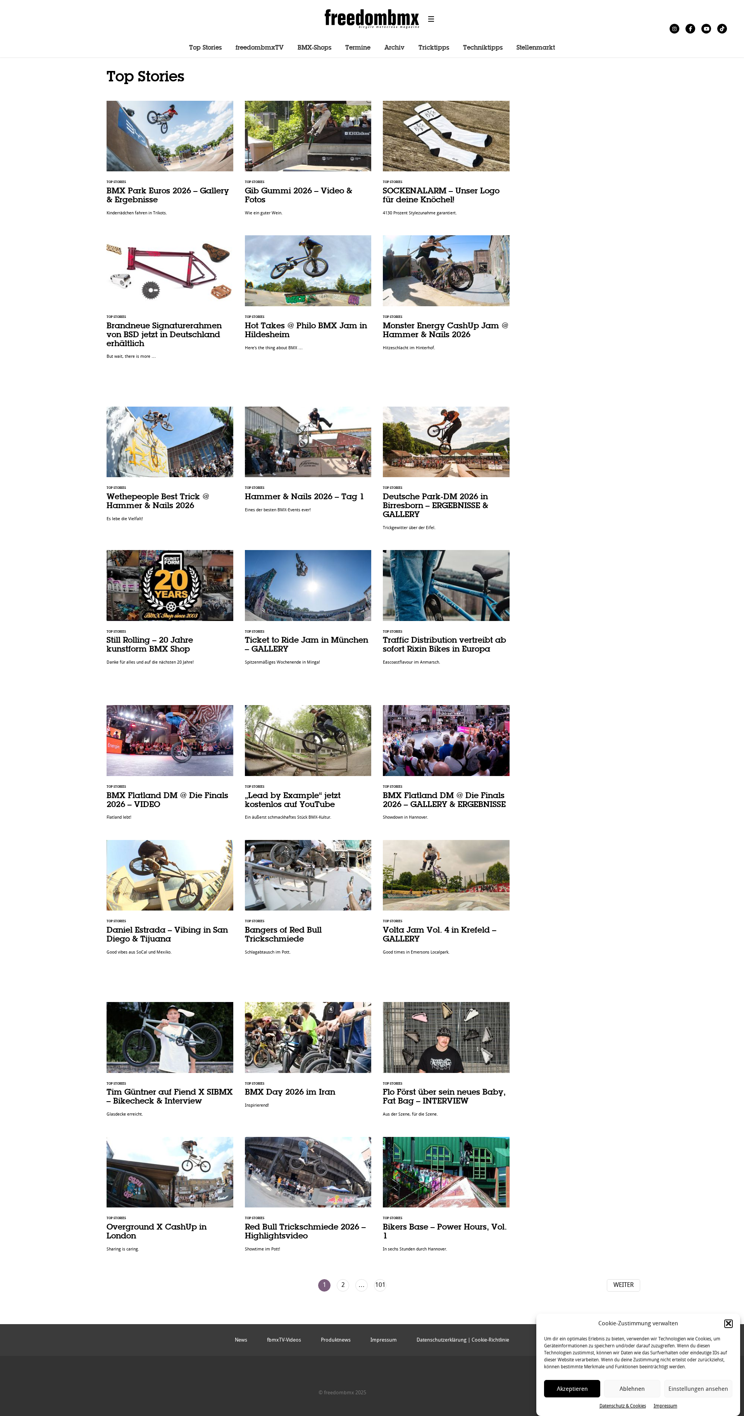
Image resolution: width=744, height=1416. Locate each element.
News (241, 1340)
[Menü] (431, 19)
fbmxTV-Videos (284, 1340)
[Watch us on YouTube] (706, 28)
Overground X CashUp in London (170, 1198)
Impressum (665, 1406)
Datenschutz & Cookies (622, 1406)
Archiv (394, 48)
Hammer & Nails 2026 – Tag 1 (308, 464)
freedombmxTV (260, 48)
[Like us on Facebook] (690, 28)
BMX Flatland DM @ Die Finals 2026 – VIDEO (170, 766)
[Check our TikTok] (722, 28)
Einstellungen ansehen (698, 1388)
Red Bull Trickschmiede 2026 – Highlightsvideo (308, 1198)
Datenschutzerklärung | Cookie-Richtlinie (463, 1340)
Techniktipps (483, 48)
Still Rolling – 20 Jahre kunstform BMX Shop (170, 611)
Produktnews (336, 1340)
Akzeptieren (572, 1388)
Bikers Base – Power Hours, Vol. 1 (446, 1198)
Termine (357, 48)
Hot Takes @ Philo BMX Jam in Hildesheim (308, 296)
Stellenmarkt (536, 48)
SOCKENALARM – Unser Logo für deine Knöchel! (446, 162)
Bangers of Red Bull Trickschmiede (308, 901)
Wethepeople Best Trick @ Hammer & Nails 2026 (170, 468)
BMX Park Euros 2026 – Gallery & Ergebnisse (170, 162)
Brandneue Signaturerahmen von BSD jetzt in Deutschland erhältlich (170, 301)
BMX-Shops (314, 48)
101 (380, 1284)
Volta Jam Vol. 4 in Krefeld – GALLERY (446, 901)
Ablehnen (632, 1388)
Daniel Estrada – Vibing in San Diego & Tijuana (170, 901)
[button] (728, 1323)
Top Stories (205, 48)
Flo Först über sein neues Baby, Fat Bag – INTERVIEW (446, 1063)
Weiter (623, 1284)
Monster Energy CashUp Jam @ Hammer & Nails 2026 (446, 296)
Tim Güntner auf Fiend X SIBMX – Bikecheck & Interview (170, 1063)
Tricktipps (433, 48)
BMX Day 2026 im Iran (308, 1059)
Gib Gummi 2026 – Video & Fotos (308, 162)
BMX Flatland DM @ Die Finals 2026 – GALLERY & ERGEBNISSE (446, 766)
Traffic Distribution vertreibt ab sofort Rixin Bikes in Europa (446, 611)
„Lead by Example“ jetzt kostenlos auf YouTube (308, 766)
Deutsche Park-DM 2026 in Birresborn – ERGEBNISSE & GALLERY (446, 472)
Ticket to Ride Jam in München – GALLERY (308, 611)
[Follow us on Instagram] (674, 28)
